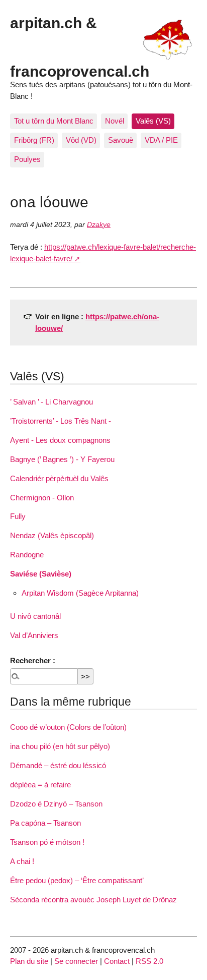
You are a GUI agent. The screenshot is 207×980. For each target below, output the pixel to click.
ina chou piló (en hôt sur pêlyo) (60, 746)
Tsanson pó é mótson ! (47, 842)
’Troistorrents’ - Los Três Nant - (60, 421)
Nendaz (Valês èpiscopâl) (52, 535)
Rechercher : (32, 660)
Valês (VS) (153, 121)
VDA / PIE (161, 140)
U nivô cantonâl (35, 616)
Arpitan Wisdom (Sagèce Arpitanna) (80, 593)
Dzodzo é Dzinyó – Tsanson (56, 803)
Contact (117, 961)
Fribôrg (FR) (34, 140)
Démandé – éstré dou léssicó (58, 765)
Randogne (27, 554)
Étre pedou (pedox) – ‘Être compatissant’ (77, 880)
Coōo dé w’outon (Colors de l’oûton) (68, 727)
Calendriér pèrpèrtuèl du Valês (59, 478)
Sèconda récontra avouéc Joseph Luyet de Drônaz (93, 899)
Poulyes (27, 159)
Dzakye (99, 224)
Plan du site (29, 961)
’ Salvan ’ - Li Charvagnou (51, 401)
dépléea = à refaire (40, 784)
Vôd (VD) (81, 140)
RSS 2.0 (149, 961)
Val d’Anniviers (34, 635)
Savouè (120, 140)
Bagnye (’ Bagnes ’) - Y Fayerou (62, 459)
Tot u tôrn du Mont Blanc (53, 121)
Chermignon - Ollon (42, 497)
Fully (18, 516)
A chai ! (22, 861)
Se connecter (76, 961)
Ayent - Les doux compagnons (60, 440)
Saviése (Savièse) (40, 573)
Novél (114, 121)
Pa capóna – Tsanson (45, 823)
